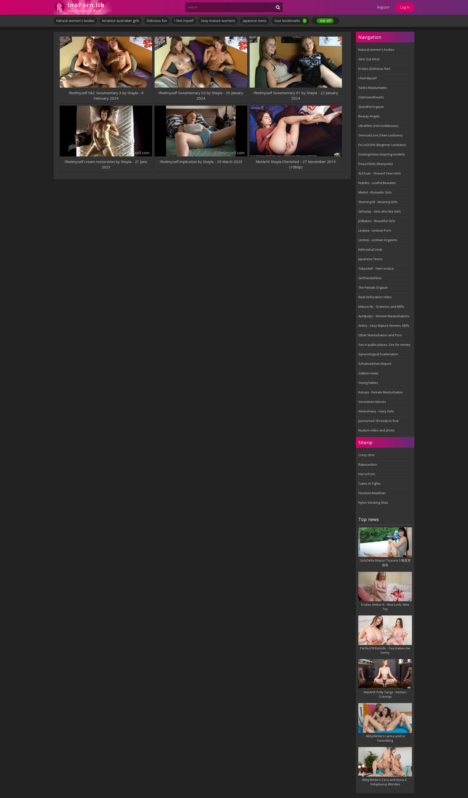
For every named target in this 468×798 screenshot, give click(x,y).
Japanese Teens (370, 259)
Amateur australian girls (120, 20)
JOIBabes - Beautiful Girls (376, 221)
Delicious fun (156, 20)
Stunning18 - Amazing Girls (378, 202)
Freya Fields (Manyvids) (375, 164)
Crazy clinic (366, 455)
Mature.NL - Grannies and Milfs (381, 306)
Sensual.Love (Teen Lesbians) (380, 135)
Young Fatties (368, 382)
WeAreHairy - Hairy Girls (376, 411)
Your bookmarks (290, 20)
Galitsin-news (368, 373)
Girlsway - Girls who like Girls (379, 211)
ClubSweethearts (371, 97)
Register (383, 7)
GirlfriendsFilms (369, 278)
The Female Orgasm (373, 287)
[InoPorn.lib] (83, 7)
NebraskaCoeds (370, 249)
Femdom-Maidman (372, 493)
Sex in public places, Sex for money (384, 344)
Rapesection (367, 464)
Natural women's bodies (75, 20)
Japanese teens (255, 20)
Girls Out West (369, 59)
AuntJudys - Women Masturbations (384, 316)
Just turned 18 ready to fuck (378, 421)
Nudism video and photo (376, 430)
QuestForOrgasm (371, 106)
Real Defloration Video (375, 297)
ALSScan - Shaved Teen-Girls (379, 173)
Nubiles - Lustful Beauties (377, 183)
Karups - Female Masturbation (380, 392)
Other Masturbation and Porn (380, 335)
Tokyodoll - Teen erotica (376, 268)
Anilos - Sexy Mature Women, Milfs (383, 325)
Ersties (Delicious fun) (374, 68)
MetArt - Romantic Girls (375, 192)
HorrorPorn (366, 474)
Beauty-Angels (369, 116)
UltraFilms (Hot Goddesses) (378, 125)
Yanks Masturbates (372, 87)
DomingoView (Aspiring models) (381, 154)
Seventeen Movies (372, 401)
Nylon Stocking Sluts (373, 502)
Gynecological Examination (378, 354)
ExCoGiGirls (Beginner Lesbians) (382, 145)
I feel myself (184, 20)
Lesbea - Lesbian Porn (374, 230)
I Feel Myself (367, 78)
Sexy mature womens (218, 20)
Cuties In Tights (369, 483)
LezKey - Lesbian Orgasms (377, 240)
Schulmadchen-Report (374, 363)
